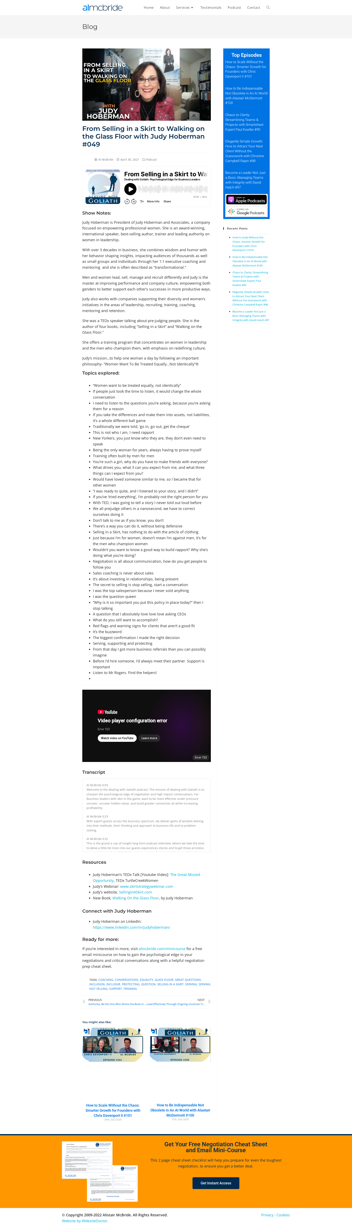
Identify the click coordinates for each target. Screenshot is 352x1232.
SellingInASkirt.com (135, 892)
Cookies (283, 1214)
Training (130, 989)
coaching (105, 980)
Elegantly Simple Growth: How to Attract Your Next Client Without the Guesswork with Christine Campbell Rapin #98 (244, 151)
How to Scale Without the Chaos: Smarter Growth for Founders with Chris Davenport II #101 (113, 1110)
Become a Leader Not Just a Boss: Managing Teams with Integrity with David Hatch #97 (250, 316)
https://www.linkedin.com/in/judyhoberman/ (131, 927)
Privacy (267, 1214)
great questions (188, 980)
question (148, 984)
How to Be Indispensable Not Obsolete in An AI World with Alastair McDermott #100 (180, 1110)
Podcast (151, 159)
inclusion (97, 984)
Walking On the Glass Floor (135, 898)
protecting (131, 984)
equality (146, 980)
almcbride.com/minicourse (162, 948)
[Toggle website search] (268, 7)
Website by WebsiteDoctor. (85, 1220)
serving (191, 984)
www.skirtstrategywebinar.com (146, 886)
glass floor (164, 980)
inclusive (113, 984)
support (115, 989)
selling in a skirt (170, 984)
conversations (126, 980)
